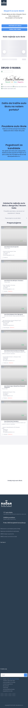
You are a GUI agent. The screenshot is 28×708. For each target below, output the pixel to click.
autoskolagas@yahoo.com (8, 255)
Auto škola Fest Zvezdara (11, 421)
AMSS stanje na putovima (7, 534)
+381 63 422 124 (6, 252)
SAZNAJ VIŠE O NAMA (15, 29)
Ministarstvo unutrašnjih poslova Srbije (10, 528)
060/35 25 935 (6, 322)
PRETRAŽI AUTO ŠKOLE (14, 25)
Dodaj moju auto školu (14, 481)
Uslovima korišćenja (14, 679)
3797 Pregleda (8, 227)
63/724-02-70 (5, 393)
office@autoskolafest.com (9, 360)
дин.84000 (5, 253)
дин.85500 (5, 394)
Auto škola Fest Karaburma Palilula (14, 351)
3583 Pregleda (8, 295)
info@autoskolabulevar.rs (8, 325)
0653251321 (5, 429)
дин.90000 (5, 324)
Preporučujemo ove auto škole (13, 218)
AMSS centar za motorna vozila (9, 536)
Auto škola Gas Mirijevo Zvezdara (13, 280)
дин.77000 (5, 359)
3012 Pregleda (8, 261)
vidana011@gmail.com (8, 395)
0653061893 (5, 358)
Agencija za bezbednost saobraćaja (10, 531)
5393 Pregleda (8, 331)
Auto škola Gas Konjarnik (11, 247)
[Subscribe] (25, 675)
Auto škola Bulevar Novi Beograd (13, 314)
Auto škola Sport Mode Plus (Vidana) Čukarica (14, 386)
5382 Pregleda (8, 402)
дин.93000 (5, 430)
